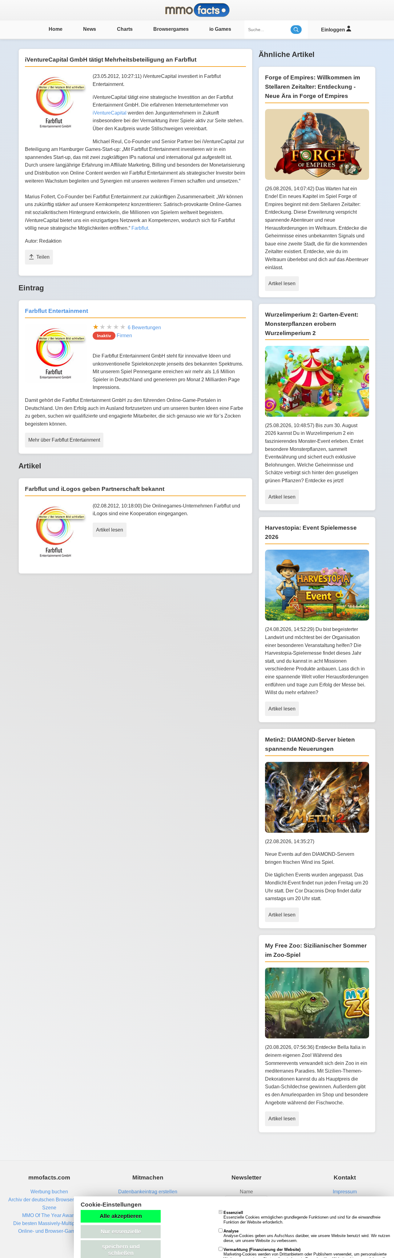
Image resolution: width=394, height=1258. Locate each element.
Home (55, 29)
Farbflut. (140, 228)
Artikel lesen (109, 529)
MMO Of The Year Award (49, 1215)
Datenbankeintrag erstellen (147, 1191)
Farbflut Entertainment (56, 311)
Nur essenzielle (121, 1231)
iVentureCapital (110, 112)
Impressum (345, 1191)
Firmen (124, 335)
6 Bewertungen (144, 327)
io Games (220, 29)
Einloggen (333, 29)
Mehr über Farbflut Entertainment (64, 440)
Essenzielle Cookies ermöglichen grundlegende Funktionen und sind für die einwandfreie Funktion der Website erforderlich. (301, 1217)
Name (246, 1191)
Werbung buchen (49, 1191)
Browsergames (171, 29)
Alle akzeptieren (121, 1216)
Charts (125, 29)
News (89, 29)
